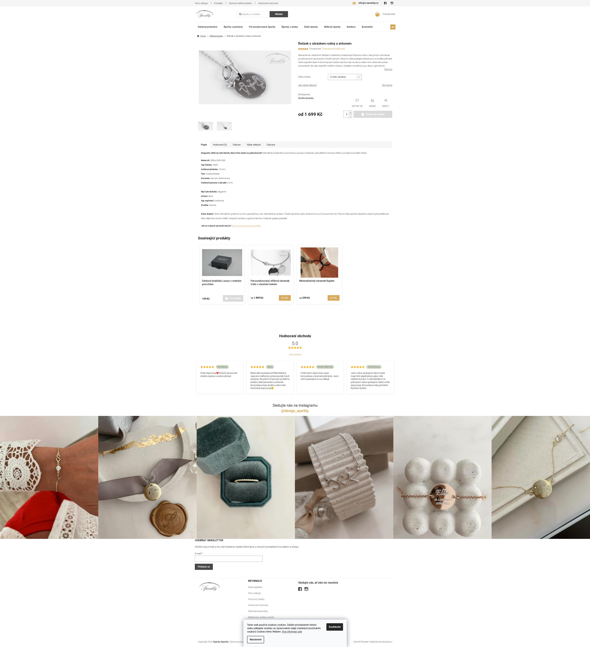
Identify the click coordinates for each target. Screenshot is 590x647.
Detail (284, 298)
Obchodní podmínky (258, 611)
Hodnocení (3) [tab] (220, 144)
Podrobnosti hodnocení (333, 49)
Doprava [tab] (271, 144)
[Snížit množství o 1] (350, 116)
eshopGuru (386, 642)
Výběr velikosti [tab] (254, 144)
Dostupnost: (304, 94)
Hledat (279, 14)
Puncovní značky (256, 599)
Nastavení (255, 639)
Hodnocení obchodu (268, 3)
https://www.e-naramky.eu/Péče (246, 226)
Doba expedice (255, 587)
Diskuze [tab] (237, 144)
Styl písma (387, 85)
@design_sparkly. (295, 411)
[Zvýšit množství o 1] (350, 112)
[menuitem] (207, 26)
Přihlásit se (204, 566)
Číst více (388, 69)
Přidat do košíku (375, 114)
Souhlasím (335, 626)
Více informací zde (292, 631)
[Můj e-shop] (209, 586)
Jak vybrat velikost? (307, 85)
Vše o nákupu (201, 3)
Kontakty (218, 3)
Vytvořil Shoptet (360, 642)
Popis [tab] (204, 144)
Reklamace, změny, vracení (261, 617)
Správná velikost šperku (240, 3)
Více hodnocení (295, 354)
